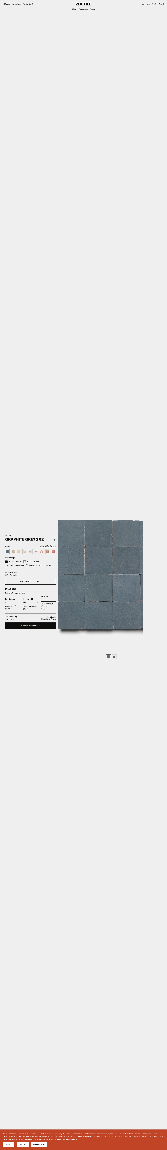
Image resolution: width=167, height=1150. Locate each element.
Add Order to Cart (30, 626)
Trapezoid (47, 565)
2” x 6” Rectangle (16, 565)
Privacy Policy (71, 1139)
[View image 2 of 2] (114, 656)
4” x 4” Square (33, 562)
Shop (74, 9)
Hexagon (33, 565)
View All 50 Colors (48, 546)
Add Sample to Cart (30, 581)
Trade (92, 9)
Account (146, 4)
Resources (83, 9)
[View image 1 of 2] (108, 656)
